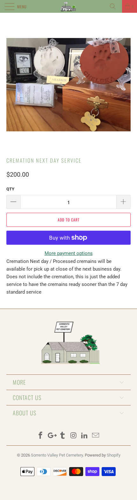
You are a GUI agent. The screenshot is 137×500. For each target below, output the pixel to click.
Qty (10, 189)
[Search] (115, 6)
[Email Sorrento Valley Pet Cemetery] (96, 436)
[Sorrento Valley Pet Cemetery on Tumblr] (63, 436)
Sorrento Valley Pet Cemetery (57, 455)
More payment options (69, 253)
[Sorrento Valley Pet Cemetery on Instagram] (74, 436)
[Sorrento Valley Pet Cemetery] (68, 6)
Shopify (113, 455)
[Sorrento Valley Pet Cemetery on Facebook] (40, 436)
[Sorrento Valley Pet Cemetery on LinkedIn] (85, 436)
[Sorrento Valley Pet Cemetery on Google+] (51, 436)
